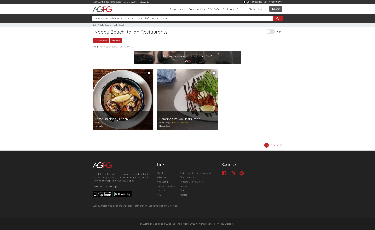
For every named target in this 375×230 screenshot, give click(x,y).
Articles (201, 9)
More (261, 9)
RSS (159, 194)
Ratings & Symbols (166, 186)
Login (277, 8)
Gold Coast (104, 25)
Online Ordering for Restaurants (195, 173)
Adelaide (127, 205)
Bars (191, 9)
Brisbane (117, 205)
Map (278, 31)
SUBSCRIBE (257, 2)
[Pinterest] (242, 173)
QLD (94, 25)
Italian (97, 122)
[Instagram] (248, 2)
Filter (117, 40)
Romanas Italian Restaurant (179, 119)
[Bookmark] (149, 73)
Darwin (143, 205)
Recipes (241, 9)
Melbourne (106, 205)
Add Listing (162, 181)
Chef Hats (228, 9)
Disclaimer (230, 224)
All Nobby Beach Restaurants (116, 46)
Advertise (161, 177)
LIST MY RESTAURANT (273, 2)
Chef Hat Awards (141, 2)
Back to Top (275, 145)
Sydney (96, 205)
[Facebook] (244, 2)
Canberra (153, 205)
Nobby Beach (118, 25)
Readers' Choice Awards (192, 181)
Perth (136, 205)
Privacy (220, 224)
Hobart (163, 205)
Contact (161, 190)
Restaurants (176, 9)
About (160, 173)
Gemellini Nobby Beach (111, 119)
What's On (214, 9)
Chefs (252, 9)
